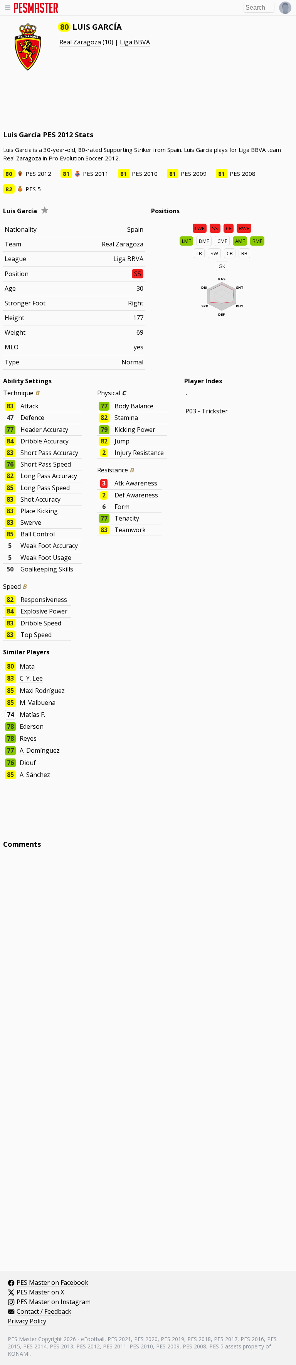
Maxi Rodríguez (42, 690)
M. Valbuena (38, 702)
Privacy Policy (27, 1321)
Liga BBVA (135, 42)
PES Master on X (40, 1292)
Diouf (28, 762)
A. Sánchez (35, 774)
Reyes (28, 738)
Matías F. (32, 714)
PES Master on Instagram (54, 1302)
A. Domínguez (40, 750)
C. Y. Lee (31, 678)
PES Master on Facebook (52, 1283)
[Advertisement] (148, 100)
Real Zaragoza (80, 42)
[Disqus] (148, 958)
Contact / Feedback (44, 1312)
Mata (27, 666)
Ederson (32, 726)
